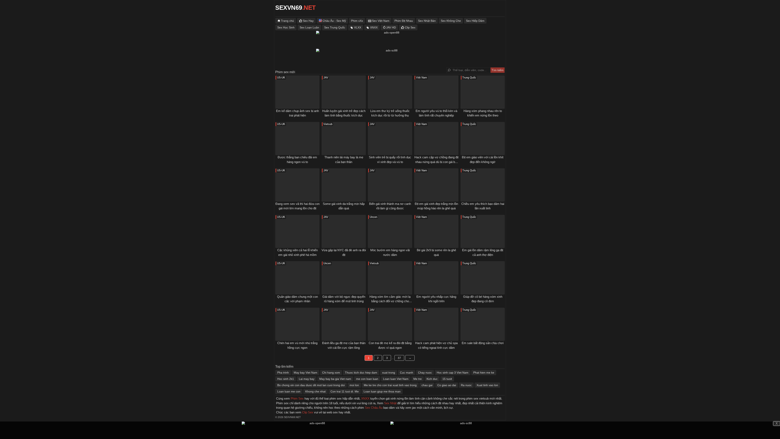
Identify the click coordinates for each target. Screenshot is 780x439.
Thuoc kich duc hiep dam (361, 372)
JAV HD (391, 27)
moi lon (354, 385)
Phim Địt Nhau (403, 20)
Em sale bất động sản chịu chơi (483, 343)
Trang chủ (287, 20)
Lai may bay (306, 378)
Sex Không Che (451, 20)
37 (399, 358)
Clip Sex (410, 27)
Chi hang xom (331, 372)
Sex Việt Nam (380, 20)
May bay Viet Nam (305, 372)
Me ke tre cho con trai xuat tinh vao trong (390, 385)
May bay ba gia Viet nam (335, 378)
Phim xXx (357, 20)
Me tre (417, 378)
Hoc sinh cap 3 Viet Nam (452, 372)
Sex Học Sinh (286, 27)
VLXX (357, 27)
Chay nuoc (425, 372)
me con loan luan (367, 378)
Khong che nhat (315, 391)
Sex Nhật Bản (427, 20)
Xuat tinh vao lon (487, 385)
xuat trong (388, 372)
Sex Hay (308, 20)
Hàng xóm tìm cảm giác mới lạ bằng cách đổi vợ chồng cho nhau (390, 301)
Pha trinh (283, 372)
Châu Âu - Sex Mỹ (334, 20)
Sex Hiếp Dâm (475, 20)
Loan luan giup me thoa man (382, 391)
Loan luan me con (288, 391)
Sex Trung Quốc (334, 27)
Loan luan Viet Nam (395, 378)
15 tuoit (447, 378)
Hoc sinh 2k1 (285, 378)
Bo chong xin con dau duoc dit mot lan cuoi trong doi (311, 385)
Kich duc (432, 378)
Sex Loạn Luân (309, 27)
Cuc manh (406, 372)
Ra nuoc (466, 385)
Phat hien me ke (483, 372)
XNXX (374, 27)
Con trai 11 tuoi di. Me (344, 391)
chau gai (426, 385)
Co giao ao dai (446, 385)
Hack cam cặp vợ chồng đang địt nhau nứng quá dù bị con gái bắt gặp (436, 161)
